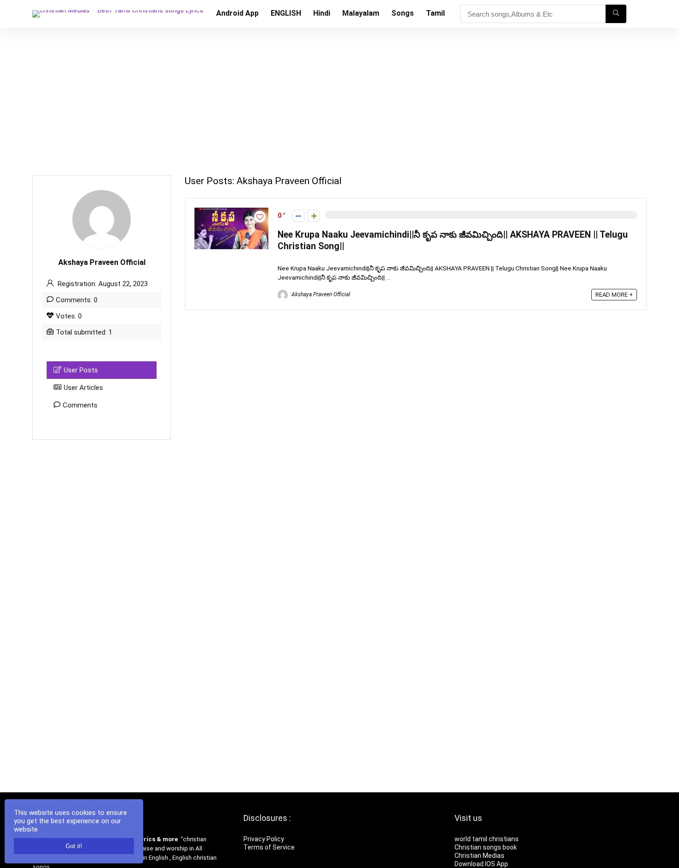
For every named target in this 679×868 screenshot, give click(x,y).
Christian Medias (480, 855)
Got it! (74, 846)
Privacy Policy (263, 839)
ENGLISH (286, 13)
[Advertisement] (339, 97)
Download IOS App (481, 864)
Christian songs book (486, 847)
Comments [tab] (80, 405)
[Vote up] (314, 216)
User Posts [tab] (81, 370)
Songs (402, 13)
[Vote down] (298, 216)
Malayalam (360, 13)
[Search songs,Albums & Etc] (616, 14)
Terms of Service (269, 847)
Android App (237, 13)
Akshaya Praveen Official (320, 294)
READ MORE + (614, 294)
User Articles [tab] (83, 387)
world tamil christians (487, 839)
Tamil (435, 13)
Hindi (321, 13)
